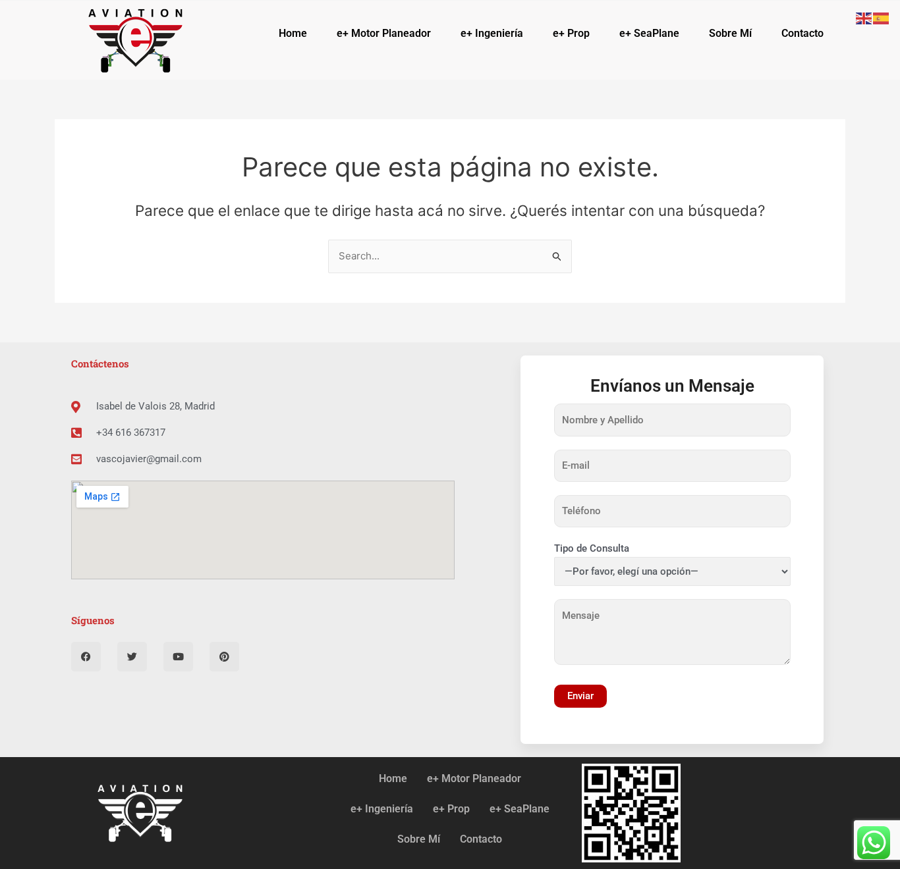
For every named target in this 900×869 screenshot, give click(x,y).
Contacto (802, 33)
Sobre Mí (730, 33)
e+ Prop (571, 33)
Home (293, 33)
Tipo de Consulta (591, 548)
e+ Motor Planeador (384, 33)
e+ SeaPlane (649, 33)
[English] (864, 17)
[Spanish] (881, 17)
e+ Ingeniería (492, 33)
